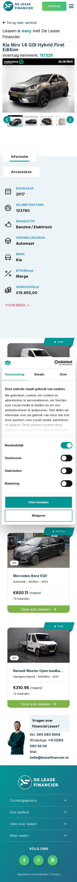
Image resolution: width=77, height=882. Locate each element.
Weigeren (38, 515)
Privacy (55, 874)
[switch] (66, 458)
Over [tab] (63, 374)
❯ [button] (70, 120)
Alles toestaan (38, 502)
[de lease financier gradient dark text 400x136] (18, 6)
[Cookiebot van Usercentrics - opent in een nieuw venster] (54, 363)
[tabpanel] (38, 246)
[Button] (24, 860)
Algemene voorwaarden (32, 874)
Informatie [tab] (19, 157)
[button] (71, 6)
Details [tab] (39, 374)
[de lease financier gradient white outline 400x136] (38, 782)
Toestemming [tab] (14, 374)
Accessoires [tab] (21, 172)
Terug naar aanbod (21, 23)
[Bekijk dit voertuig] (38, 573)
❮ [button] (7, 120)
